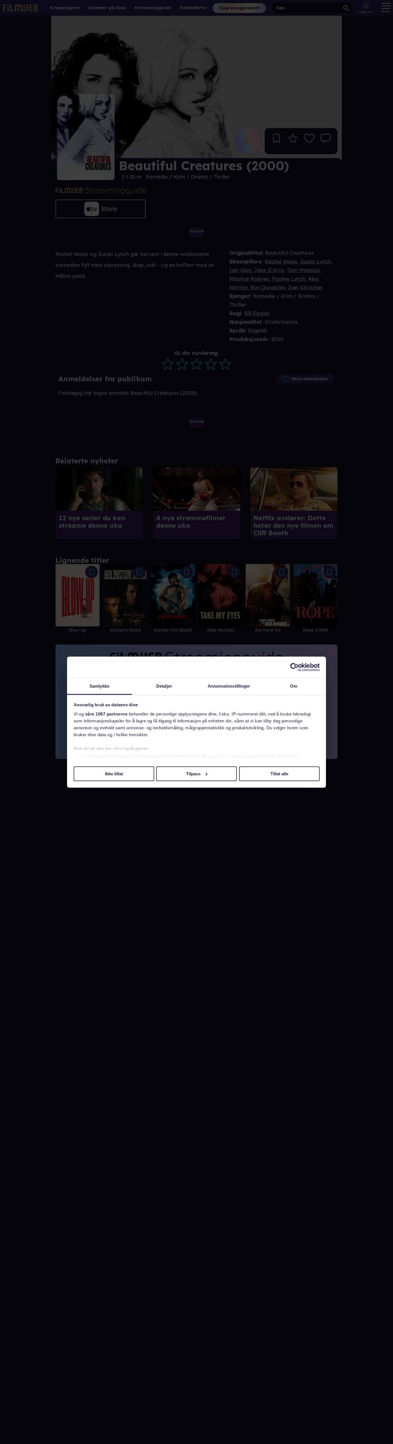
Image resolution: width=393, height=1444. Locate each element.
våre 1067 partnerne (106, 714)
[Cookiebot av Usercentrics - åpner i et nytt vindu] (294, 667)
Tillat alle (279, 773)
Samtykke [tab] (99, 686)
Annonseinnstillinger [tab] (229, 686)
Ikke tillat (114, 773)
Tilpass (193, 773)
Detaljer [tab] (164, 686)
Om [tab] (293, 686)
